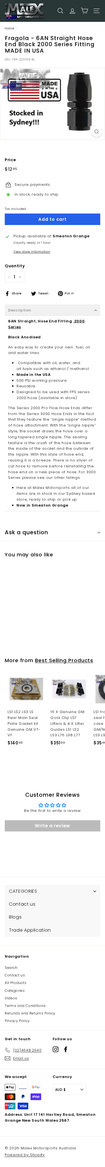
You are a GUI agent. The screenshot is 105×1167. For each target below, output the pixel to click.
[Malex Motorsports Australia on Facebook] (66, 1049)
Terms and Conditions (25, 1005)
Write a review (52, 825)
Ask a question (26, 532)
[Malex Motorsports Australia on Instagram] (56, 1049)
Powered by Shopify (25, 1154)
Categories (15, 990)
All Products (16, 982)
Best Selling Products (64, 660)
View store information (31, 252)
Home (9, 28)
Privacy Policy (17, 1020)
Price (10, 160)
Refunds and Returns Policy (30, 1013)
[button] (52, 310)
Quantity (15, 266)
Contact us (15, 975)
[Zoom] (97, 131)
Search (11, 967)
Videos (11, 998)
